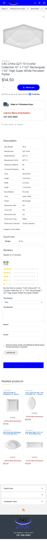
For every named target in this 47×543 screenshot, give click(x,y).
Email (6, 335)
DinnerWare (35, 9)
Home (4, 9)
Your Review (8, 307)
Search (35, 3)
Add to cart (30, 87)
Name (6, 324)
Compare (20, 124)
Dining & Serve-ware (17, 9)
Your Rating (7, 298)
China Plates (5, 61)
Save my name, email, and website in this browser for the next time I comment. (25, 346)
